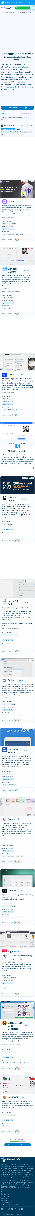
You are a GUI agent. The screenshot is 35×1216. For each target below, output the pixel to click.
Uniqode (13, 87)
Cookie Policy (5, 1198)
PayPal (3, 1189)
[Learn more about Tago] (4, 951)
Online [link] (18, 129)
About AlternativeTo (7, 1200)
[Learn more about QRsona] (4, 201)
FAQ (2, 1192)
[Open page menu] (33, 3)
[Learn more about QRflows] (4, 891)
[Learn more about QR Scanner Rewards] (4, 749)
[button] (19, 201)
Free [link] (21, 132)
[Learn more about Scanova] (4, 819)
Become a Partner (6, 1202)
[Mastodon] (9, 1209)
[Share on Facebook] (3, 113)
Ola (14, 1168)
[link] (17, 1144)
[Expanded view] (27, 126)
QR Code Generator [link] (9, 129)
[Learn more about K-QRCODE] (4, 1097)
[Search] (29, 2)
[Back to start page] (2, 2)
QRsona (25, 67)
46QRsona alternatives (8, 217)
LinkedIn (12, 1186)
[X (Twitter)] (5, 1209)
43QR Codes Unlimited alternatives (11, 291)
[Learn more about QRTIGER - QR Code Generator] (4, 1023)
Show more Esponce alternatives (18, 1145)
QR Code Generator (8, 229)
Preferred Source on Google (9, 1204)
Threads (26, 1184)
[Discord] (2, 1209)
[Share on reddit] (11, 113)
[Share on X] (7, 113)
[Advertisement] (17, 31)
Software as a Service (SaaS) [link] (9, 132)
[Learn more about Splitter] (4, 680)
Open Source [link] (28, 132)
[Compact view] (29, 126)
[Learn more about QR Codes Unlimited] (4, 269)
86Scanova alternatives (8, 839)
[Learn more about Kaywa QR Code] (4, 601)
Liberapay (26, 1188)
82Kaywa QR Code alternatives (10, 628)
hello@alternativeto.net (8, 1182)
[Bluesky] (12, 1209)
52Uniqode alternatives (8, 392)
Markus (20, 1168)
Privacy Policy (5, 1196)
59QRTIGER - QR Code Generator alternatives (11, 1044)
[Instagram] (19, 1209)
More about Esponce (16, 108)
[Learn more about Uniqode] (4, 375)
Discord (22, 1182)
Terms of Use (5, 1194)
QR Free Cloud (23, 87)
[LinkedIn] (22, 1209)
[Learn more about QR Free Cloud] (4, 498)
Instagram (4, 1186)
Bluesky (21, 1184)
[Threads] (15, 1209)
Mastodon (15, 1184)
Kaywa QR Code (7, 89)
